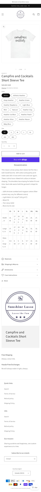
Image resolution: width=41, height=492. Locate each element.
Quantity (4, 142)
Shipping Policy (9, 403)
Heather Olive (9, 119)
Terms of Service (9, 394)
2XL (5, 137)
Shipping (4, 88)
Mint (5, 110)
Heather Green (24, 100)
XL (30, 132)
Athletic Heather (19, 95)
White (6, 95)
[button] (2, 14)
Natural (15, 110)
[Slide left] (16, 69)
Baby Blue (7, 124)
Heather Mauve (24, 119)
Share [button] (6, 281)
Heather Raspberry (10, 105)
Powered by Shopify (25, 488)
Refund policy (9, 398)
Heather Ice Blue (10, 114)
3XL (13, 137)
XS (4, 132)
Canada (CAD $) (19, 473)
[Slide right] (25, 69)
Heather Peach (26, 114)
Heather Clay (27, 110)
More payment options (20, 165)
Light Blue (26, 105)
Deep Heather (9, 100)
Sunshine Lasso (17, 488)
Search (6, 389)
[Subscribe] (34, 458)
